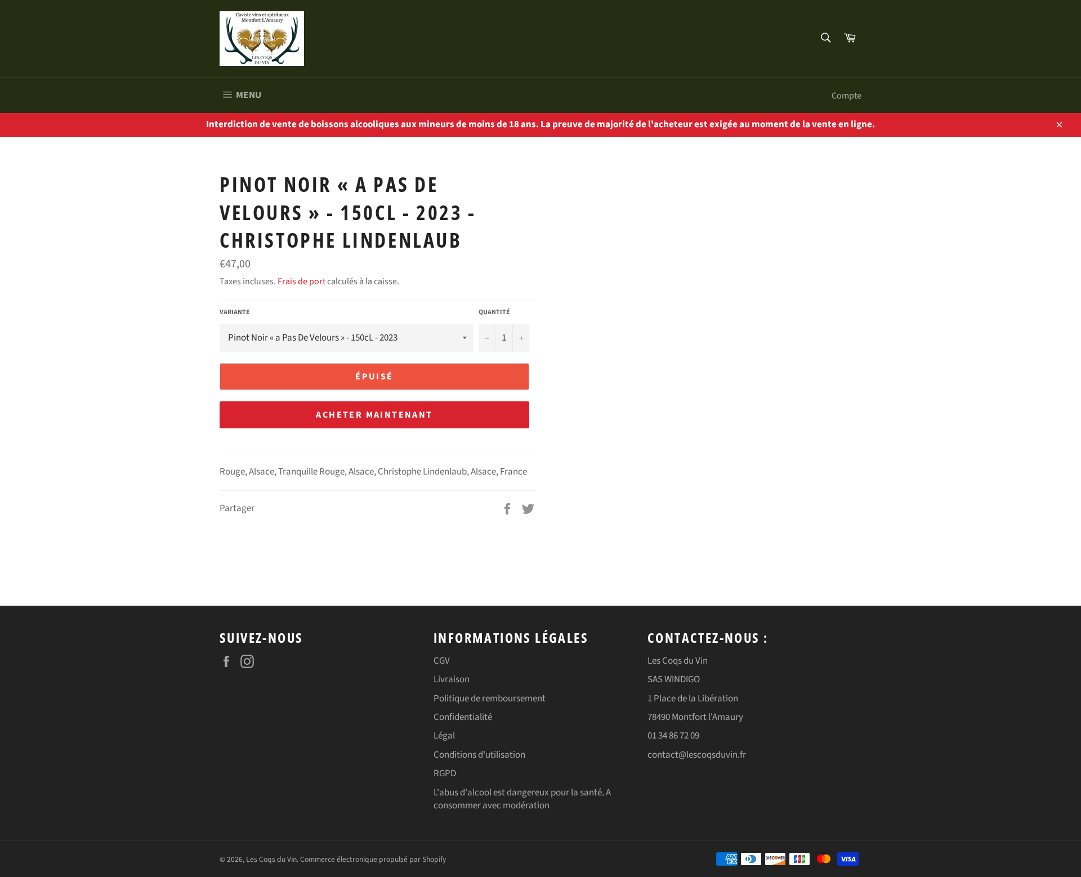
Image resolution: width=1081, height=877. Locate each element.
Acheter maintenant (374, 415)
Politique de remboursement (490, 698)
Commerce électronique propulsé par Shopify (373, 859)
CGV (442, 661)
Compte (846, 96)
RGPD (445, 773)
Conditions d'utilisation (479, 755)
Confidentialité (463, 717)
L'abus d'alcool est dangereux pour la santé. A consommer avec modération (522, 799)
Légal (444, 735)
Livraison (452, 679)
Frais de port (301, 281)
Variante (235, 312)
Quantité (494, 312)
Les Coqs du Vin (271, 859)
